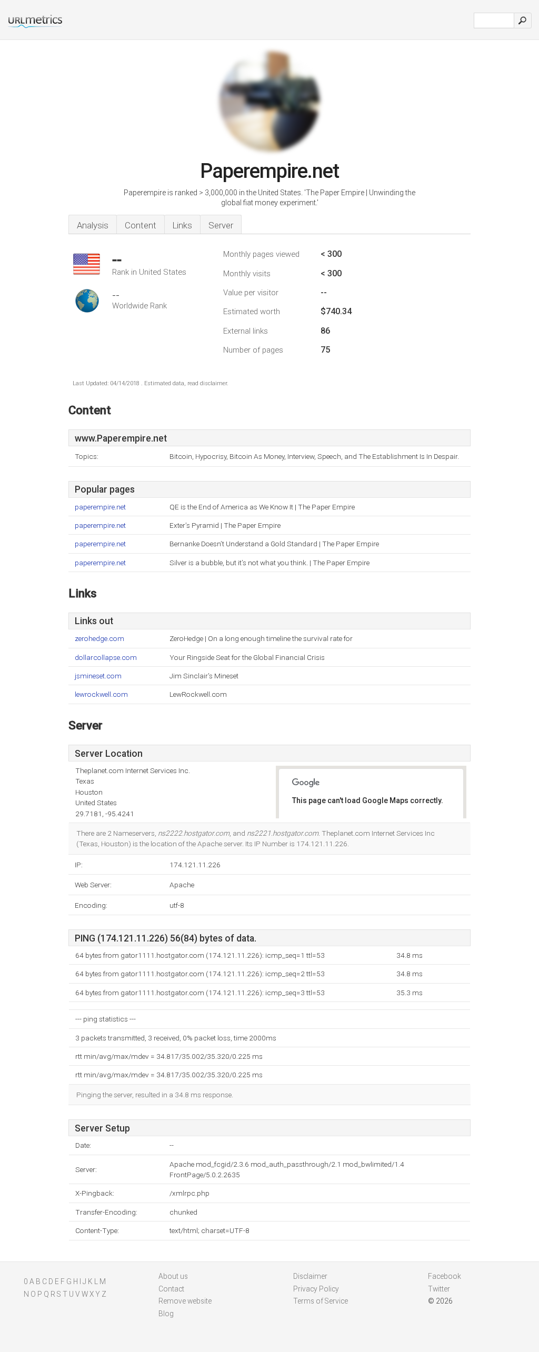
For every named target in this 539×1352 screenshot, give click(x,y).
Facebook (444, 1276)
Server (220, 225)
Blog (166, 1313)
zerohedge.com (99, 639)
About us (173, 1276)
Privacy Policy (316, 1289)
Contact (171, 1289)
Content (140, 225)
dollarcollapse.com (106, 658)
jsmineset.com (98, 676)
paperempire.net (100, 507)
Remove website (185, 1301)
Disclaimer (310, 1276)
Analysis (92, 225)
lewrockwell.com (101, 694)
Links (182, 225)
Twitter (439, 1289)
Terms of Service (320, 1301)
